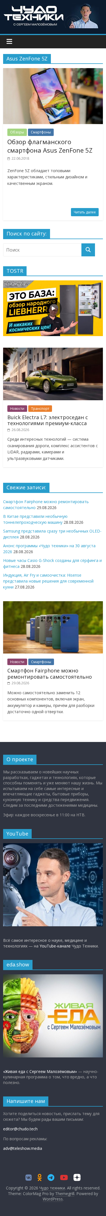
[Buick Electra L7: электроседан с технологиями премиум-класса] (53, 350)
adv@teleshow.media (22, 1148)
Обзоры (17, 132)
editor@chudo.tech (20, 1128)
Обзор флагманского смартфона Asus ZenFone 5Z (49, 146)
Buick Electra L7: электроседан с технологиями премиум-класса (47, 420)
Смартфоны (41, 132)
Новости (17, 408)
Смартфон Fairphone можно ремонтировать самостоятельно (49, 673)
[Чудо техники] (53, 6)
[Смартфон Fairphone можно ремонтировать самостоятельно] (53, 604)
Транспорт (40, 408)
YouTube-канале (55, 946)
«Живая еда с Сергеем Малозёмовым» (40, 1071)
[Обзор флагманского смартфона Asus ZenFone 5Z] (53, 71)
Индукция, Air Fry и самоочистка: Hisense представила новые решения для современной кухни (48, 581)
